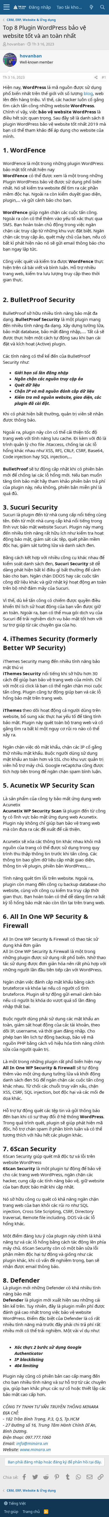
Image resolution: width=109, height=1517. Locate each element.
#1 (104, 77)
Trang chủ (31, 1511)
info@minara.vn (32, 1443)
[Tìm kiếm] (102, 7)
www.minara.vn (35, 1449)
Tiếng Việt (17, 1503)
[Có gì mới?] (91, 7)
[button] (6, 7)
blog (88, 93)
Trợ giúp (11, 1511)
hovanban (16, 44)
